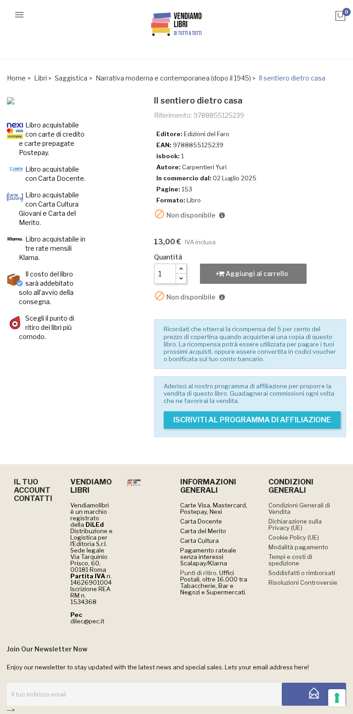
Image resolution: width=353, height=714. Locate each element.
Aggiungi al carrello (256, 273)
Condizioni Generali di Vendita (299, 508)
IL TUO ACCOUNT (32, 486)
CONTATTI (33, 498)
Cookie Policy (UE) (293, 537)
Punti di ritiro (198, 572)
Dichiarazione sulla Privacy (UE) (295, 524)
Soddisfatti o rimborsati (301, 572)
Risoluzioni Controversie (302, 582)
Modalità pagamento (298, 547)
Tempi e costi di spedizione (290, 560)
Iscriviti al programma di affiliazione (252, 419)
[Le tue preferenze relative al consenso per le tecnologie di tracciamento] (337, 698)
